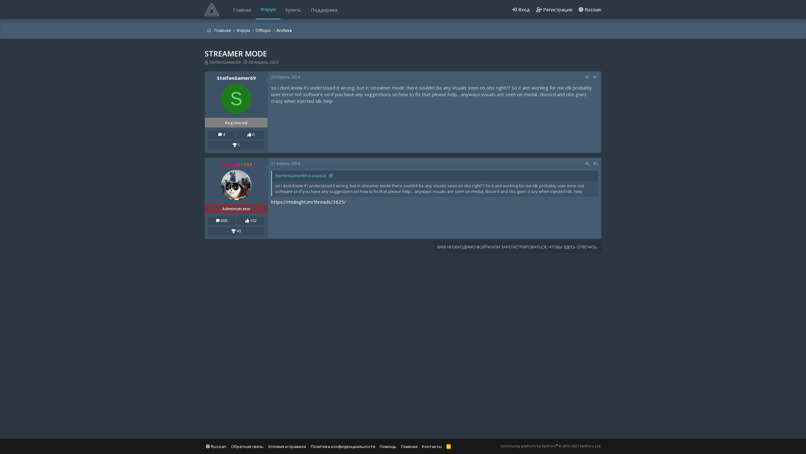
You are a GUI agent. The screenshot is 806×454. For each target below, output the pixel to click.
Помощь (388, 446)
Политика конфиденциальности (343, 446)
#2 (595, 163)
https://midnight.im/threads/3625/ (308, 202)
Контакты (432, 446)
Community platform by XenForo (550, 446)
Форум (268, 9)
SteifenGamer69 (225, 62)
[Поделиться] (587, 77)
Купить (293, 10)
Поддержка (324, 10)
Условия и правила (287, 446)
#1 (595, 77)
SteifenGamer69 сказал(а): (301, 175)
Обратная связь (247, 446)
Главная (242, 10)
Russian (592, 9)
